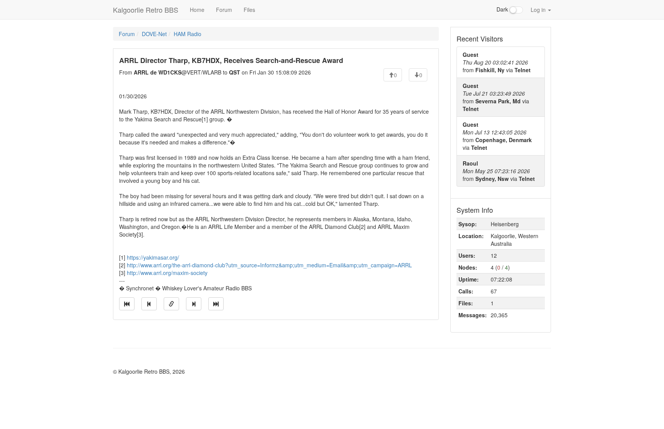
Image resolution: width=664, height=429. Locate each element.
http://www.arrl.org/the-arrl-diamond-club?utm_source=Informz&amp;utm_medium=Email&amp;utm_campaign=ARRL (269, 265)
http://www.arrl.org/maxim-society (167, 273)
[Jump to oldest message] (126, 303)
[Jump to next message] (193, 303)
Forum (224, 9)
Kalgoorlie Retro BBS (145, 10)
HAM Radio (187, 34)
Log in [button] (539, 9)
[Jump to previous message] (149, 303)
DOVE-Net (154, 34)
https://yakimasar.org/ (153, 257)
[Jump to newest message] (216, 303)
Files (249, 9)
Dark (503, 9)
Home (197, 9)
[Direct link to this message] (171, 303)
